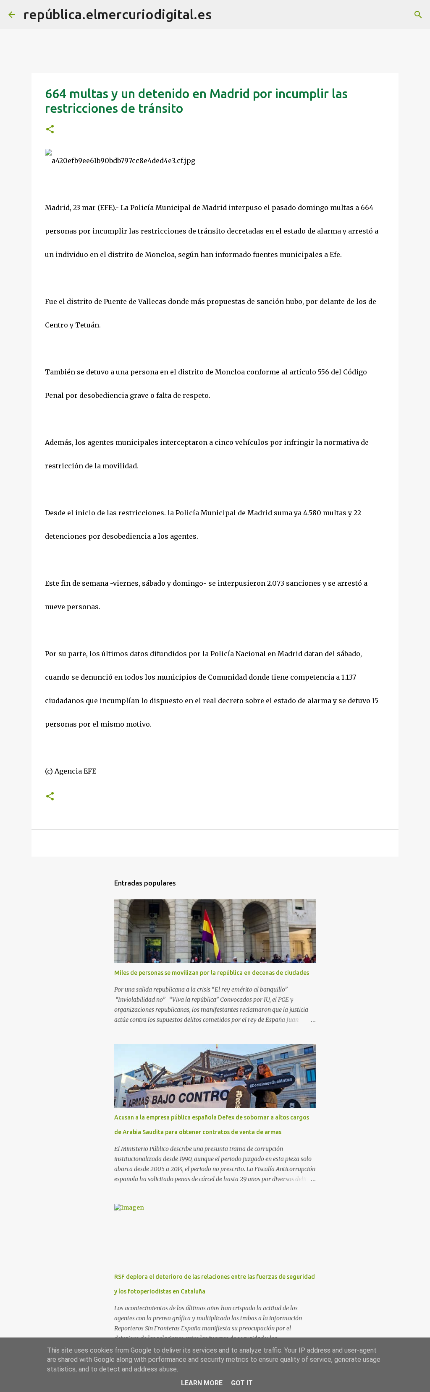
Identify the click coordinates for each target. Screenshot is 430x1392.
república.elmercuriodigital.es (118, 14)
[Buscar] (223, 15)
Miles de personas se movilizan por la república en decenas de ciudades (211, 972)
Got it (242, 1383)
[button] (50, 129)
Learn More (202, 1383)
